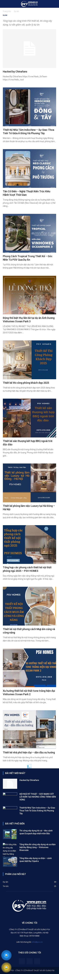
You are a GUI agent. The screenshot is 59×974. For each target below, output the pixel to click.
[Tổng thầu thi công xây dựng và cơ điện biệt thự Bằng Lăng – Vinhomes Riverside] (10, 851)
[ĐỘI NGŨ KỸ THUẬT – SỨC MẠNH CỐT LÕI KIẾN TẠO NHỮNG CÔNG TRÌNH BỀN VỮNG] (10, 798)
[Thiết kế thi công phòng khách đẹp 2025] (29, 359)
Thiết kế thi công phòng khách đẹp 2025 (26, 382)
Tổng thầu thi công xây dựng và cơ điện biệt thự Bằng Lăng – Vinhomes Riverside (37, 847)
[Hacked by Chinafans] (29, 48)
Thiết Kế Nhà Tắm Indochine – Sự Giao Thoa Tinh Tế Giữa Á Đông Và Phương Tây (37, 811)
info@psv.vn (37, 942)
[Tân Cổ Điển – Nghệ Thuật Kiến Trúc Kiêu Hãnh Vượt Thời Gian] (29, 168)
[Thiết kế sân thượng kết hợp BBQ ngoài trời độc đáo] (29, 418)
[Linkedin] (29, 961)
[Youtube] (37, 961)
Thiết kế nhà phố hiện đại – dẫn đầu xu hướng (29, 752)
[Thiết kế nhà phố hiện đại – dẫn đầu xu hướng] (29, 729)
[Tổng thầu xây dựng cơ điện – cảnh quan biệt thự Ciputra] (10, 862)
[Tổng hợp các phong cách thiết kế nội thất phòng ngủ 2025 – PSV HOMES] (29, 544)
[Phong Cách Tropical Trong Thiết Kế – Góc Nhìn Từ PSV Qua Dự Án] (29, 233)
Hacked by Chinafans (15, 71)
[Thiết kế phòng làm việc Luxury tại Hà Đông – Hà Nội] (29, 482)
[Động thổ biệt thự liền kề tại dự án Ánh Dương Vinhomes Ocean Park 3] (29, 295)
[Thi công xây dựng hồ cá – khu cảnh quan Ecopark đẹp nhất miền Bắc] (10, 834)
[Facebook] (22, 961)
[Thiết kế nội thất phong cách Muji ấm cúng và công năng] (29, 606)
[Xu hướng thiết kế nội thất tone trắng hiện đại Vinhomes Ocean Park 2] (29, 667)
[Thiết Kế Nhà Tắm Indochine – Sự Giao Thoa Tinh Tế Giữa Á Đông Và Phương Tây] (29, 106)
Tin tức (6, 886)
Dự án (5, 882)
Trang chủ (7, 11)
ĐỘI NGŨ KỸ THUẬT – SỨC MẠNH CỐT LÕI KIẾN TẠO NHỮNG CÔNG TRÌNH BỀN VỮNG (37, 797)
